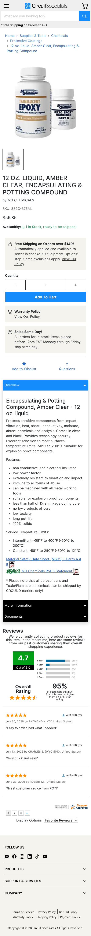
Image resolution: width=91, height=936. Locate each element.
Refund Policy (68, 912)
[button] (6, 6)
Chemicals (59, 36)
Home (10, 36)
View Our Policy (27, 316)
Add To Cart (46, 297)
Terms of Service (23, 912)
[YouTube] (46, 856)
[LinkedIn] (31, 856)
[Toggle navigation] (6, 6)
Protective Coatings (26, 41)
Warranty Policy (23, 917)
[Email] (8, 856)
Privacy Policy (47, 912)
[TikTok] (39, 856)
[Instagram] (24, 856)
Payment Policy (70, 917)
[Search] (84, 16)
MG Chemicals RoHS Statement (47, 571)
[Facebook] (16, 856)
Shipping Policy (47, 917)
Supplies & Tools (33, 36)
